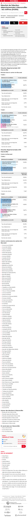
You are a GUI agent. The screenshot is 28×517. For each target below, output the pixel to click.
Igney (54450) (5, 325)
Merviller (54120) (6, 338)
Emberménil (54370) (7, 300)
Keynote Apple (6, 465)
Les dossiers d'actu (7, 443)
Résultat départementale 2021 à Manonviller (8, 31)
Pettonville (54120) (6, 360)
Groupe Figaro (12, 500)
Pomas (4, 459)
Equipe (12, 496)
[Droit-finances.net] (20, 509)
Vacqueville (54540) (6, 393)
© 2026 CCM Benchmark (21, 500)
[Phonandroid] (20, 515)
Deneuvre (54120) (6, 294)
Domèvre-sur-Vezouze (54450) (9, 296)
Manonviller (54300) (7, 428)
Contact (6, 497)
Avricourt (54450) (6, 256)
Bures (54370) (5, 283)
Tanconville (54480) (7, 387)
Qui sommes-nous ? (6, 496)
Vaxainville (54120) (6, 398)
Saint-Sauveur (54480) (7, 384)
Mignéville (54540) (6, 340)
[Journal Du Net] (7, 509)
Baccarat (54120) (6, 260)
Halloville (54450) (6, 320)
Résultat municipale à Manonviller (10, 421)
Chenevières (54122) (7, 289)
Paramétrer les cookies (16, 499)
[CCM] (20, 507)
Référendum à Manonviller (8, 423)
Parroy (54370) (5, 354)
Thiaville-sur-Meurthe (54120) (9, 389)
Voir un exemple (22, 439)
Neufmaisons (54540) (7, 347)
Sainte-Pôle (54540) (7, 385)
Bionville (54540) (6, 274)
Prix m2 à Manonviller (7, 431)
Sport (4, 441)
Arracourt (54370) (6, 250)
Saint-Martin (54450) (7, 380)
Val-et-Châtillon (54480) (8, 395)
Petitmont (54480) (6, 358)
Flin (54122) (5, 303)
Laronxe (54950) (6, 333)
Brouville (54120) (6, 281)
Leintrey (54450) (6, 334)
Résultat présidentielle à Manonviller (11, 416)
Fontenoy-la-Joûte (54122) (8, 305)
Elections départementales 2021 (11, 3)
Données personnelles (6, 499)
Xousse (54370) (6, 406)
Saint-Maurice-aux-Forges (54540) (10, 382)
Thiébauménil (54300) (12, 15)
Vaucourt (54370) (6, 396)
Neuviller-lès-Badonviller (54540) (10, 349)
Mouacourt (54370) (6, 345)
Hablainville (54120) (6, 318)
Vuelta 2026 (5, 467)
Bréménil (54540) (6, 280)
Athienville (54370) (6, 252)
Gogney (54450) (6, 314)
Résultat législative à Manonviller (10, 417)
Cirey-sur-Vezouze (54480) (8, 291)
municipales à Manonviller (9, 54)
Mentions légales (5, 500)
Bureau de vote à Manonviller (9, 412)
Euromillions (5, 468)
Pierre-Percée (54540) (7, 364)
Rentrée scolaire (6, 463)
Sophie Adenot (6, 461)
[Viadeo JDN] (20, 512)
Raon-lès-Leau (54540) (7, 365)
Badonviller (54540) (6, 261)
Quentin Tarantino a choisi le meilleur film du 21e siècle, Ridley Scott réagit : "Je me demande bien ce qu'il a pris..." (14, 486)
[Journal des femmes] (7, 507)
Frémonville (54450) (7, 309)
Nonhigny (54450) (6, 351)
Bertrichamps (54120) (7, 270)
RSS (16, 497)
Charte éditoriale (18, 496)
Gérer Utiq (24, 499)
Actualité (5, 439)
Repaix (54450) (5, 376)
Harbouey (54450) (6, 322)
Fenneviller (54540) (6, 301)
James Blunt (5, 457)
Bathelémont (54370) (7, 265)
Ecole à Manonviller (7, 429)
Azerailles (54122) (6, 258)
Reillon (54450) (5, 373)
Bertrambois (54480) (7, 269)
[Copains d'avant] (7, 512)
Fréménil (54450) (6, 307)
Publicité (24, 496)
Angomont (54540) (6, 249)
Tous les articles (12, 497)
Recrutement (20, 497)
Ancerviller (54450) (6, 247)
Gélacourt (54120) (6, 311)
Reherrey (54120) (6, 371)
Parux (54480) (5, 356)
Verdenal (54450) (6, 404)
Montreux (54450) (6, 343)
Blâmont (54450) (6, 276)
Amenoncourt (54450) (7, 245)
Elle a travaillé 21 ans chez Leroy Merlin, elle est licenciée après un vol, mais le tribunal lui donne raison (14, 476)
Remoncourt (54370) (7, 374)
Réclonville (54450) (6, 369)
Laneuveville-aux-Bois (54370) (9, 331)
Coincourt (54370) (6, 292)
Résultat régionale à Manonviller (10, 414)
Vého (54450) (5, 400)
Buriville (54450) (6, 285)
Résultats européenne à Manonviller (11, 419)
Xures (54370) (5, 407)
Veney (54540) (5, 402)
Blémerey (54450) (6, 278)
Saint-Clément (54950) (7, 378)
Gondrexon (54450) (6, 316)
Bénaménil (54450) (10, 17)
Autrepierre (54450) (7, 254)
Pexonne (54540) (6, 362)
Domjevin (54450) (6, 298)
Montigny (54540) (6, 342)
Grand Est (23, 3)
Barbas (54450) (5, 263)
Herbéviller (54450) (6, 323)
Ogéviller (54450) (6, 353)
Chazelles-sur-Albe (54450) (8, 287)
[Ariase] (7, 515)
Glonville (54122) (6, 312)
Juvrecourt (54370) (6, 327)
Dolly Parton (5, 456)
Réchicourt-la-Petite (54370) (9, 367)
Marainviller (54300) (7, 336)
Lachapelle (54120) (6, 329)
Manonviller (17, 34)
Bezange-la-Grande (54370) (9, 272)
